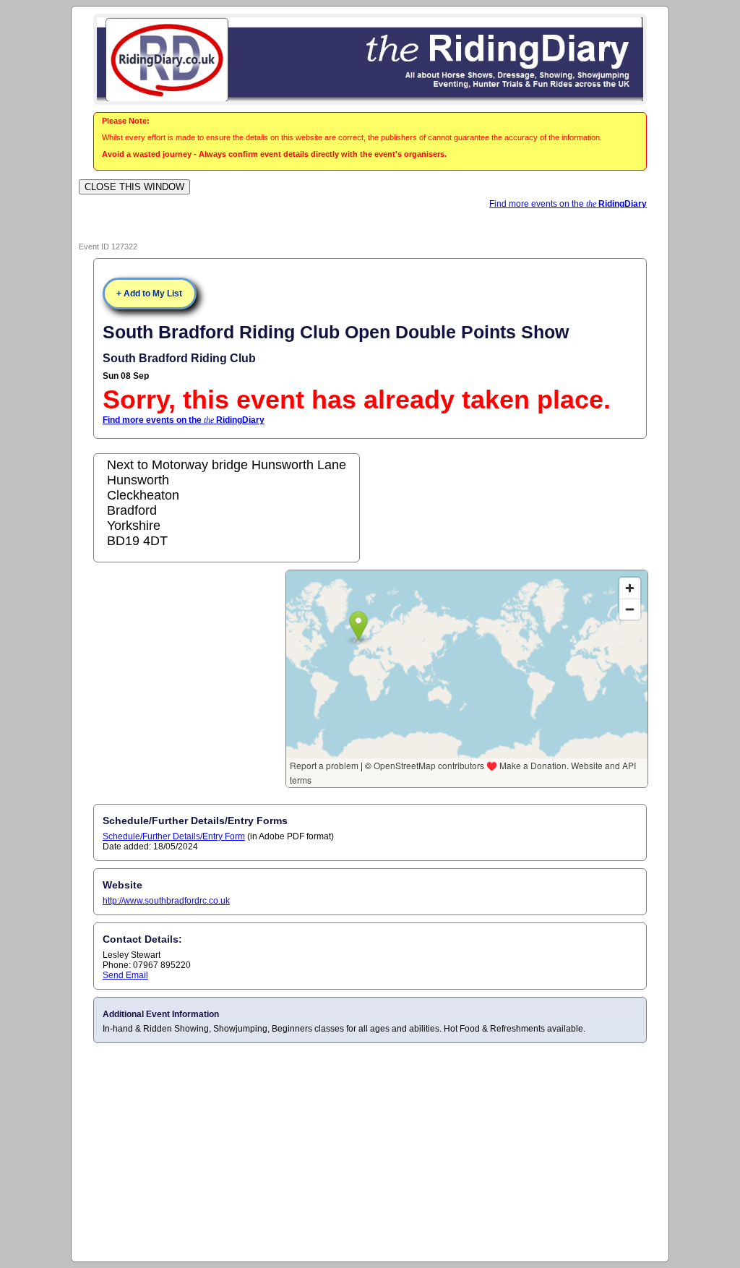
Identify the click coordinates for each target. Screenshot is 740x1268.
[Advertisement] (370, 1151)
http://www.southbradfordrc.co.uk (166, 901)
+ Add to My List (149, 293)
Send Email (125, 975)
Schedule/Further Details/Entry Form (174, 836)
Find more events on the (568, 204)
